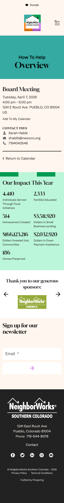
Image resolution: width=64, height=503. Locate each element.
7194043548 (18, 143)
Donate (34, 5)
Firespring (38, 479)
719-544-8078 (37, 436)
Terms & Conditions (42, 473)
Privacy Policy (19, 473)
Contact (32, 445)
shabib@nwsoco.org (24, 138)
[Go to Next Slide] (58, 294)
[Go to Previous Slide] (6, 294)
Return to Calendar (20, 158)
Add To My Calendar (17, 119)
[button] (57, 23)
